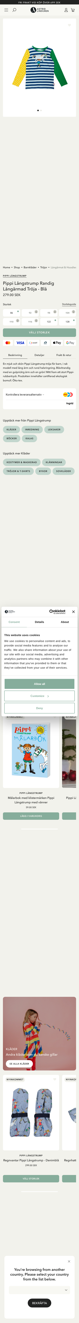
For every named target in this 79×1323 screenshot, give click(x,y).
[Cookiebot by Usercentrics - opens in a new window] (49, 611)
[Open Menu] (6, 10)
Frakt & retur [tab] (63, 355)
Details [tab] (39, 622)
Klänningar (54, 462)
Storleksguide (69, 304)
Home (6, 267)
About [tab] (65, 622)
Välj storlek (39, 332)
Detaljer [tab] (39, 355)
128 (67, 321)
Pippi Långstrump (14, 275)
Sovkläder (63, 471)
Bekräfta (39, 1303)
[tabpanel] (39, 370)
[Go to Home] (39, 10)
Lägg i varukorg (31, 816)
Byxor (43, 471)
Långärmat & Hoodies (63, 267)
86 (11, 313)
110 (11, 321)
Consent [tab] (14, 622)
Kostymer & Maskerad (22, 462)
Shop (17, 267)
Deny (39, 708)
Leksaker (54, 429)
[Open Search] (15, 10)
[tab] (38, 110)
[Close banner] (73, 612)
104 (67, 313)
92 (30, 313)
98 (49, 313)
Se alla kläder (19, 1064)
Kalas (29, 438)
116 (30, 321)
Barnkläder (30, 267)
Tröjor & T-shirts (18, 471)
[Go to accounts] (65, 10)
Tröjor (43, 267)
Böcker (12, 438)
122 (49, 321)
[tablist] (39, 355)
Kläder (11, 429)
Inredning (32, 429)
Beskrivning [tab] (15, 355)
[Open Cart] (71, 10)
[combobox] (39, 1290)
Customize (37, 695)
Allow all (39, 683)
